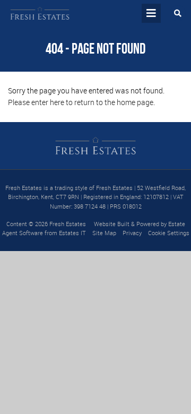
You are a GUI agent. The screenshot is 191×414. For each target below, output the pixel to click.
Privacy (132, 233)
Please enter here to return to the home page (80, 102)
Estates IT (72, 233)
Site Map (104, 233)
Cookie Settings (168, 233)
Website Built (111, 224)
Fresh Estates (67, 224)
